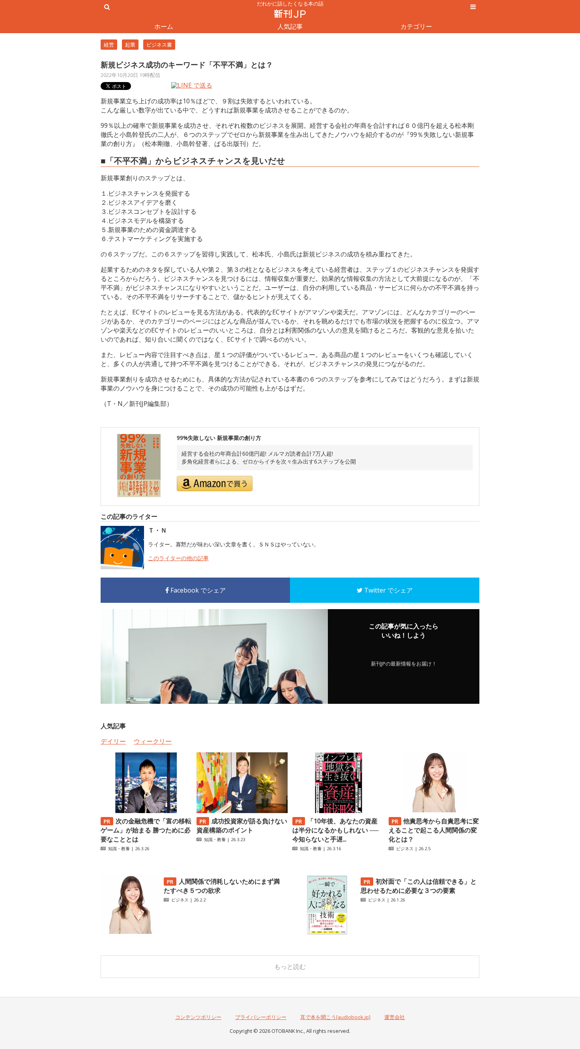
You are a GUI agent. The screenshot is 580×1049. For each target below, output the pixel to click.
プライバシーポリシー (260, 1017)
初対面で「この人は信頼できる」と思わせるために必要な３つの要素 (419, 886)
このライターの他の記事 (178, 558)
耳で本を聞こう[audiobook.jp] (335, 1017)
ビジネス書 (159, 44)
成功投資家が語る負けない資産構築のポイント (241, 825)
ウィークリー (153, 741)
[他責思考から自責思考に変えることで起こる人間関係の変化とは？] (434, 810)
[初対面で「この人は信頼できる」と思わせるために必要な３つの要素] (327, 932)
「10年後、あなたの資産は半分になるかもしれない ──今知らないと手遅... (335, 830)
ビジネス (404, 848)
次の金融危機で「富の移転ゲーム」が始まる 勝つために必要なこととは (146, 830)
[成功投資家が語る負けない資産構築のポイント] (241, 810)
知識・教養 (119, 848)
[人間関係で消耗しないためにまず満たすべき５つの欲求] (130, 932)
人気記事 (290, 26)
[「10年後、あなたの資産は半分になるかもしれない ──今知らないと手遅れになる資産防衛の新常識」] (337, 810)
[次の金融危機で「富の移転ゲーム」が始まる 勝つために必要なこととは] (146, 810)
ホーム (163, 26)
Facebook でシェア (197, 590)
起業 (130, 44)
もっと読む (290, 966)
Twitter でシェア (388, 590)
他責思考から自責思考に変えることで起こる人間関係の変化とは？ (434, 830)
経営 (109, 44)
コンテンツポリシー (198, 1017)
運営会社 (394, 1017)
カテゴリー (416, 26)
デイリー (113, 741)
